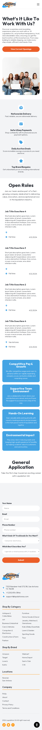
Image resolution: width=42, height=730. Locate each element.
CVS (23, 665)
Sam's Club (26, 661)
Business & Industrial (10, 623)
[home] (19, 4)
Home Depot (27, 657)
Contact (5, 701)
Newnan (5, 678)
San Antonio (7, 680)
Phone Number (8, 525)
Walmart (25, 654)
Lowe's (5, 661)
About (4, 697)
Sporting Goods (28, 634)
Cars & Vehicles (8, 627)
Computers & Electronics (7, 631)
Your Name (7, 503)
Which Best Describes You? (14, 546)
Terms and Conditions (10, 708)
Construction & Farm (10, 637)
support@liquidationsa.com (17, 596)
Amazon (5, 654)
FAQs (4, 694)
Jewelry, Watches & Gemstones (29, 621)
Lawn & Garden (28, 630)
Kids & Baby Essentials (31, 627)
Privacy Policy (7, 704)
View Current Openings (21, 49)
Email (4, 514)
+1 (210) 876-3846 (13, 592)
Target (4, 657)
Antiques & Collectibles (7, 614)
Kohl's (4, 665)
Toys (24, 638)
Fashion (5, 640)
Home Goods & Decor (30, 617)
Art (3, 619)
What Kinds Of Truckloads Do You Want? (20, 536)
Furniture (25, 613)
